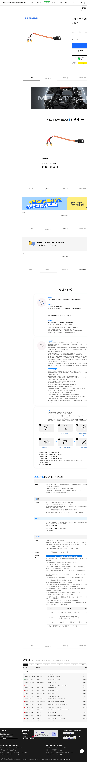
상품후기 (47, 78)
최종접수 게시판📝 (68, 733)
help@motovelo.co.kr (63, 754)
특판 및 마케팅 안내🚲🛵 (70, 738)
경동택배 (33, 738)
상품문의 (65, 77)
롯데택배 (26, 738)
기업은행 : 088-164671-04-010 (6, 734)
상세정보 (31, 77)
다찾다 (83, 8)
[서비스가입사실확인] (67, 759)
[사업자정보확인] (24, 752)
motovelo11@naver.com (18, 754)
